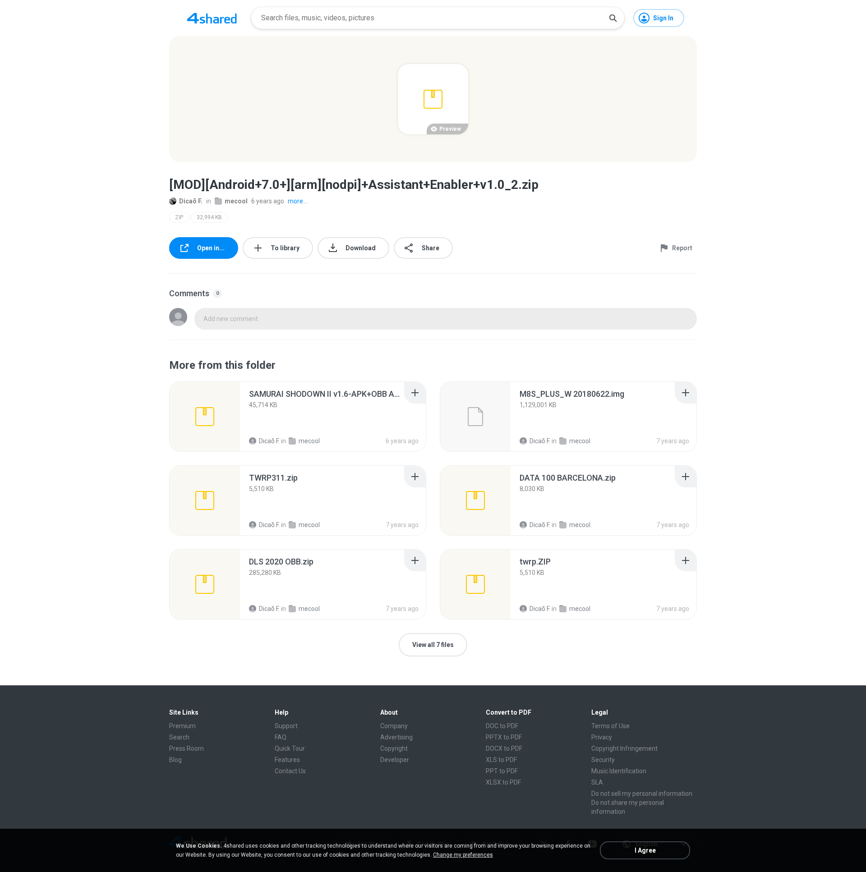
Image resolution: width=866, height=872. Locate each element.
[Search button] (613, 18)
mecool (236, 201)
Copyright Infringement (624, 748)
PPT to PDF (502, 771)
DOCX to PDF (504, 748)
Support (286, 726)
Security (603, 759)
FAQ (280, 737)
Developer (394, 759)
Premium (182, 726)
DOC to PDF (502, 726)
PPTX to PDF (504, 737)
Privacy (601, 737)
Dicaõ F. (191, 201)
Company (394, 726)
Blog (175, 759)
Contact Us (290, 771)
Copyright (394, 748)
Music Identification (618, 771)
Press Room (186, 748)
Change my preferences (463, 855)
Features (287, 759)
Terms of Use (610, 726)
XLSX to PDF (503, 782)
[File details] (205, 416)
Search (179, 737)
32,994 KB (209, 217)
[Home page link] (212, 18)
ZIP (179, 217)
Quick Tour (290, 748)
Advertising (396, 737)
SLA (597, 782)
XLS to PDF (501, 759)
